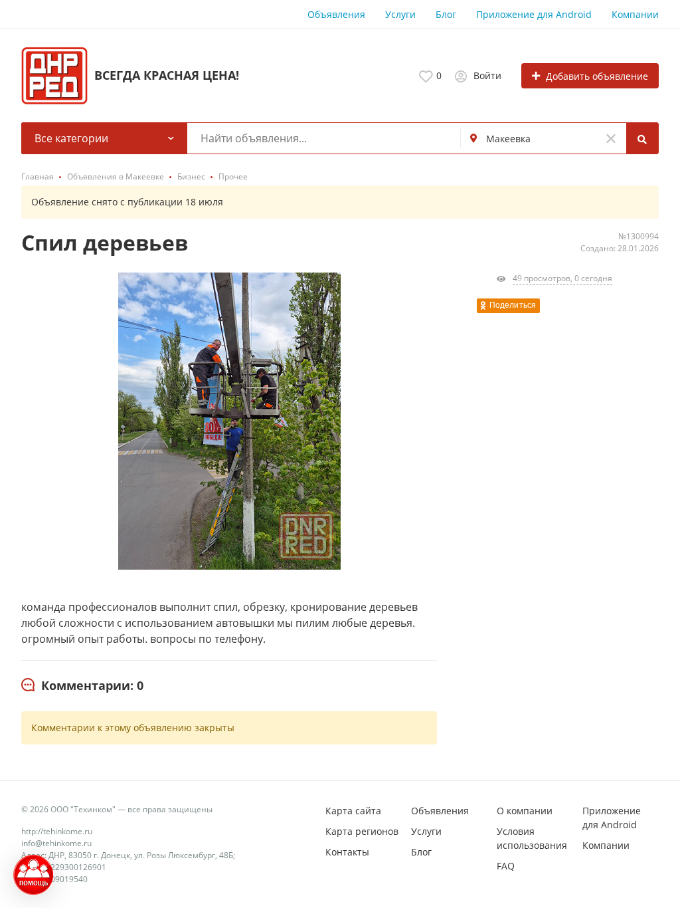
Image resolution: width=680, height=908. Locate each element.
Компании (635, 14)
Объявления (336, 14)
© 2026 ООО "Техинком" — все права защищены (116, 809)
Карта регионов (361, 831)
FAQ (506, 865)
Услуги (400, 14)
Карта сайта (353, 810)
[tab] (82, 686)
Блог (446, 14)
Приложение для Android (534, 14)
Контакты (347, 852)
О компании (524, 810)
